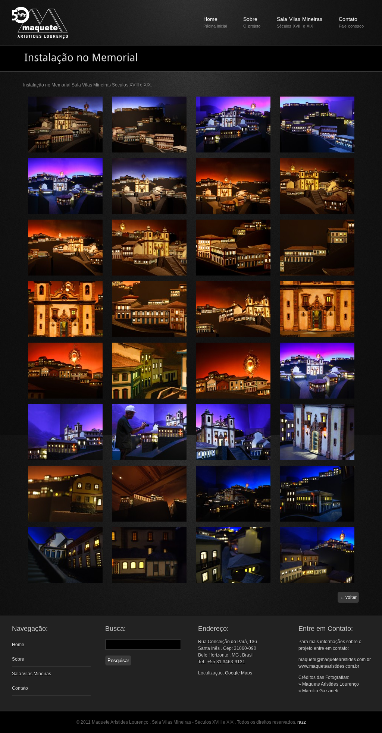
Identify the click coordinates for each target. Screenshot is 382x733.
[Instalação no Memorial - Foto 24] (317, 458)
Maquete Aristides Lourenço (330, 684)
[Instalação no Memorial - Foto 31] (233, 581)
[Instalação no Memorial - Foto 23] (233, 458)
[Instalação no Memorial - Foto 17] (65, 397)
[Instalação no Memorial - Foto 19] (233, 397)
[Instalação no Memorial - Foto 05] (65, 212)
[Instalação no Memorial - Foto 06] (149, 212)
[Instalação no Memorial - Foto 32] (317, 581)
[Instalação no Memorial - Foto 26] (149, 520)
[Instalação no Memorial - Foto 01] (65, 151)
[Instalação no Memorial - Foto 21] (65, 458)
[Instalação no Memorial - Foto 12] (317, 274)
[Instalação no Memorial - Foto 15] (233, 335)
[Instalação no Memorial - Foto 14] (149, 335)
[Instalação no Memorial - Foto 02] (149, 151)
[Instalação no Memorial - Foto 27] (233, 520)
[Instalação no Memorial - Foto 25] (65, 520)
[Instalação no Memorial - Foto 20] (317, 397)
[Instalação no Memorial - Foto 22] (149, 458)
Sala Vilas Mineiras (299, 22)
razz (301, 722)
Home (215, 22)
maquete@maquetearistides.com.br (334, 659)
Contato (351, 22)
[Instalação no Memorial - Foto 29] (65, 581)
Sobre (251, 22)
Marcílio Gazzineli (320, 690)
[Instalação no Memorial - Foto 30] (149, 581)
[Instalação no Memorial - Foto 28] (317, 520)
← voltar (348, 597)
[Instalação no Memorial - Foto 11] (233, 274)
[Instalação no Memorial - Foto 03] (233, 151)
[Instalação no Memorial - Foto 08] (317, 212)
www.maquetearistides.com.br (328, 666)
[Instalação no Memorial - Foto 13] (65, 335)
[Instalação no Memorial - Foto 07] (233, 212)
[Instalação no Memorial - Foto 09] (65, 274)
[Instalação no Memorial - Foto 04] (317, 151)
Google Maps (238, 673)
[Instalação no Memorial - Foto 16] (317, 335)
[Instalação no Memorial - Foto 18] (149, 397)
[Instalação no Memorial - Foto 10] (149, 274)
